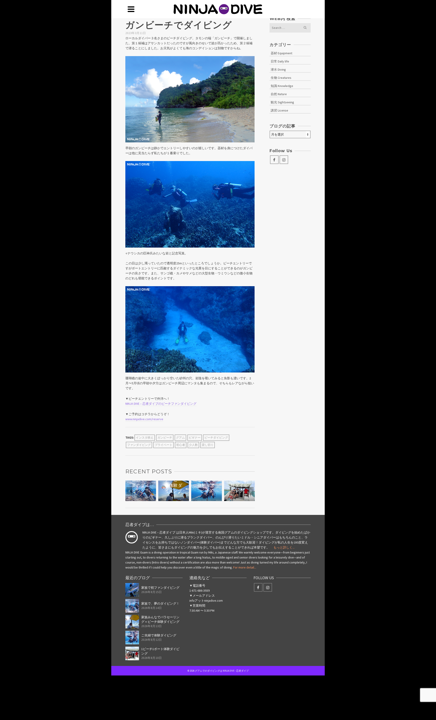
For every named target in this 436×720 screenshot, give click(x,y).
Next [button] (251, 491)
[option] (140, 491)
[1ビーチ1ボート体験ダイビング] (132, 653)
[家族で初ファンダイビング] (132, 590)
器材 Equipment (281, 53)
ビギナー (195, 437)
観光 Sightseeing (282, 102)
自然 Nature (279, 94)
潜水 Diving (278, 69)
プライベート (163, 445)
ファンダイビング (139, 445)
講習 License (279, 110)
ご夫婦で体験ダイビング (158, 635)
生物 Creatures (281, 78)
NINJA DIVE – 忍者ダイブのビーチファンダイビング (160, 404)
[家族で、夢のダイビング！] (132, 606)
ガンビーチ (164, 437)
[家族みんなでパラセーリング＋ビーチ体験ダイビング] (132, 621)
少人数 (193, 445)
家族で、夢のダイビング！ (160, 603)
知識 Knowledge (282, 86)
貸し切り (207, 445)
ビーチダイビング (216, 437)
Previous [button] (129, 491)
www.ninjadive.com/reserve (144, 419)
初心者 (180, 445)
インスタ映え (145, 437)
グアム (180, 437)
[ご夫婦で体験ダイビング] (132, 637)
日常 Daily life (280, 61)
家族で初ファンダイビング (160, 588)
